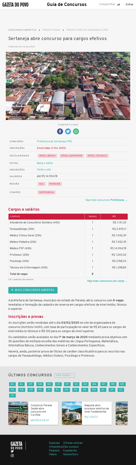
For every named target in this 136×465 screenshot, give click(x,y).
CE (58, 384)
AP (30, 384)
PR (31, 389)
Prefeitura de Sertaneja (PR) (54, 141)
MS (113, 384)
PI (49, 389)
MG (122, 384)
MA (94, 384)
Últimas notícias (73, 443)
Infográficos (56, 447)
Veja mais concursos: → (106, 200)
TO (12, 395)
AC (12, 384)
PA (12, 389)
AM (40, 384)
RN (66, 389)
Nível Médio (47, 155)
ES (76, 384)
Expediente (70, 450)
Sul (41, 184)
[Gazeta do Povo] (18, 445)
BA (49, 384)
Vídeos (53, 454)
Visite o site (44, 169)
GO (85, 384)
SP (112, 389)
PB (22, 389)
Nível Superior (71, 155)
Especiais (54, 443)
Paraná (55, 184)
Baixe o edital (45, 163)
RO (85, 389)
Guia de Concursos (67, 4)
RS (75, 389)
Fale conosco (71, 447)
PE (40, 389)
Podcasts (54, 450)
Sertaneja (46, 192)
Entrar (130, 4)
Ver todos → (64, 375)
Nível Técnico (97, 155)
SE (120, 389)
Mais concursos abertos (34, 290)
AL (21, 384)
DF (67, 384)
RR (94, 389)
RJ (57, 389)
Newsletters (70, 454)
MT (104, 384)
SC (103, 389)
